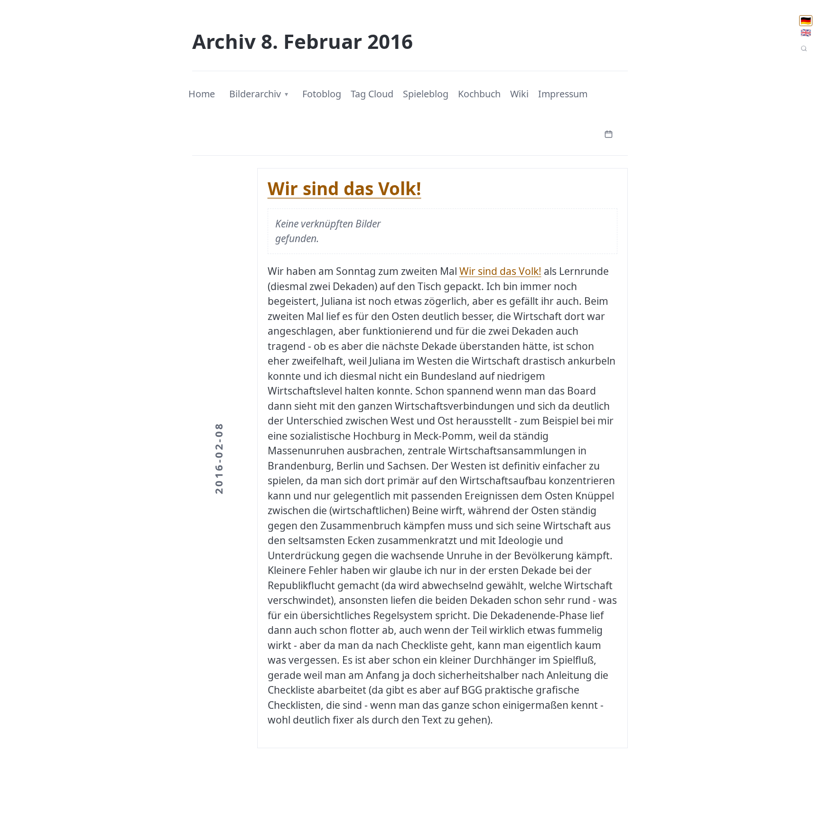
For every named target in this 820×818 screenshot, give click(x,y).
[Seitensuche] (804, 48)
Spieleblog (425, 93)
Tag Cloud (372, 93)
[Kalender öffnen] (608, 133)
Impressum (562, 93)
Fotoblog (321, 93)
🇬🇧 (806, 32)
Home (201, 93)
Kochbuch (479, 93)
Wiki (519, 93)
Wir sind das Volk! (344, 188)
